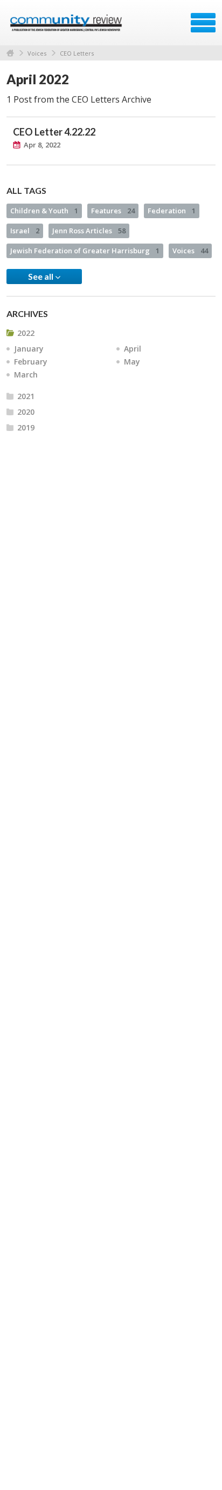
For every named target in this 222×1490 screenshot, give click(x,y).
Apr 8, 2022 (42, 145)
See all (41, 276)
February (30, 361)
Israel (24, 230)
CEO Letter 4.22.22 (54, 132)
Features (113, 210)
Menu (203, 22)
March (26, 374)
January (29, 348)
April (132, 348)
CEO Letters (77, 53)
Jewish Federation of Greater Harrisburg (84, 250)
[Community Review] (67, 26)
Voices (36, 53)
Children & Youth (44, 210)
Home (10, 53)
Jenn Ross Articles (89, 230)
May (132, 361)
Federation (172, 210)
